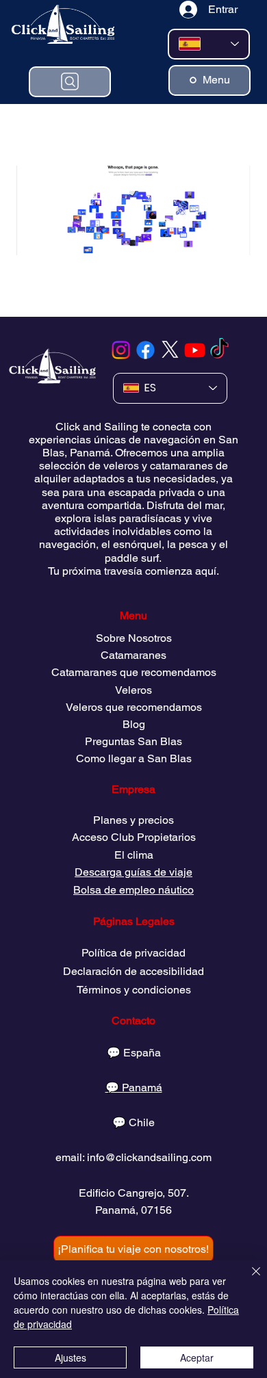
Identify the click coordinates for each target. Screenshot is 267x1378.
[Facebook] (145, 350)
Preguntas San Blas (133, 741)
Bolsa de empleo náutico (133, 889)
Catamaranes (133, 655)
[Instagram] (121, 350)
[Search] (70, 81)
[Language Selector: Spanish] (209, 44)
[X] (170, 350)
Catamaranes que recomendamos (133, 672)
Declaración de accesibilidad (133, 971)
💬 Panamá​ (133, 1087)
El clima (133, 854)
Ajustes (70, 1357)
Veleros (133, 690)
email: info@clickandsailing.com (133, 1157)
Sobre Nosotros (134, 638)
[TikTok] (219, 350)
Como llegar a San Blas (134, 758)
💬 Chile (133, 1122)
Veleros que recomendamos (134, 707)
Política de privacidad (133, 952)
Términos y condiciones (134, 989)
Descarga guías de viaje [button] (133, 872)
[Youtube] (195, 350)
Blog (134, 724)
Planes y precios (133, 820)
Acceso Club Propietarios (134, 837)
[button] (133, 1249)
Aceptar (197, 1357)
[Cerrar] (247, 1279)
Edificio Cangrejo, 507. (134, 1192)
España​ (142, 1052)
